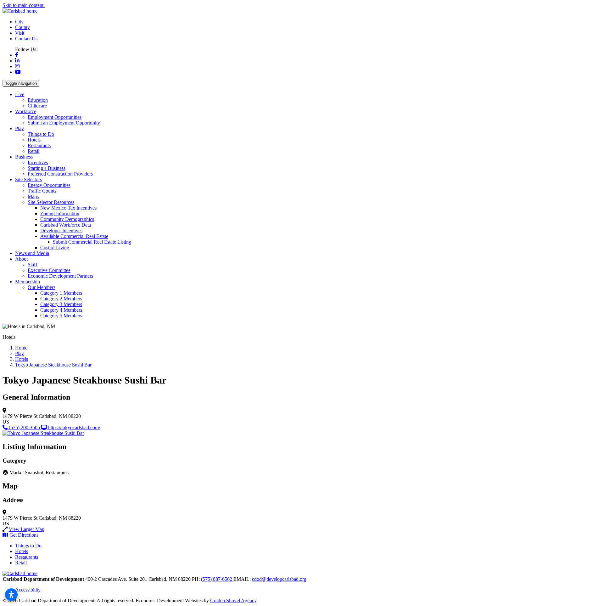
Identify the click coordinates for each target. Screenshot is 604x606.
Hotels (34, 139)
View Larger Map (26, 529)
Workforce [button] (25, 111)
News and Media (32, 253)
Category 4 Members (61, 310)
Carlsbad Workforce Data (65, 225)
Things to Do (41, 134)
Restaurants (39, 145)
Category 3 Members (61, 304)
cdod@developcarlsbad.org (279, 579)
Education (38, 100)
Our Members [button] (41, 287)
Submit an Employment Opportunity (64, 122)
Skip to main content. (24, 5)
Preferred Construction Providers (60, 173)
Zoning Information (59, 213)
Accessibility (28, 589)
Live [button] (19, 94)
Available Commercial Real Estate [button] (74, 236)
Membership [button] (27, 281)
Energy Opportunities (49, 185)
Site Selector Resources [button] (51, 202)
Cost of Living (54, 247)
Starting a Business (46, 168)
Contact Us (26, 38)
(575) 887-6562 (217, 579)
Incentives (38, 162)
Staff (32, 264)
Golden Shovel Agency (233, 600)
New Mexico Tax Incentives (68, 208)
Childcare (37, 105)
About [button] (21, 259)
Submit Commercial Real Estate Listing (92, 242)
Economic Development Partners (60, 276)
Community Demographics (67, 219)
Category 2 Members (61, 298)
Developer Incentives (61, 230)
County (22, 27)
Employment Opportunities (54, 117)
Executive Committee (49, 270)
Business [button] (24, 156)
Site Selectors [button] (28, 179)
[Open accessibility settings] (11, 594)
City (19, 21)
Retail (33, 151)
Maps (33, 196)
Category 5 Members (61, 315)
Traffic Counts (42, 190)
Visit (19, 33)
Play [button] (19, 128)
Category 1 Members (61, 293)
